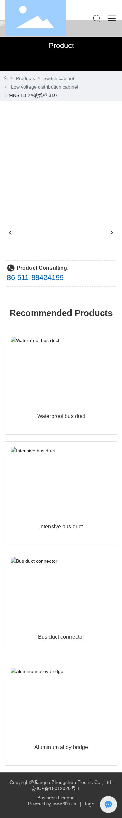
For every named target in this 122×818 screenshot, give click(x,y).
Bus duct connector (61, 637)
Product (61, 45)
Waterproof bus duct (61, 416)
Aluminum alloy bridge (61, 747)
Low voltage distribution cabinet (44, 87)
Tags (89, 804)
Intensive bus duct (61, 526)
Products (25, 78)
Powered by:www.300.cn (52, 804)
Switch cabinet (58, 78)
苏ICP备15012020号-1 (56, 788)
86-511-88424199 (35, 277)
